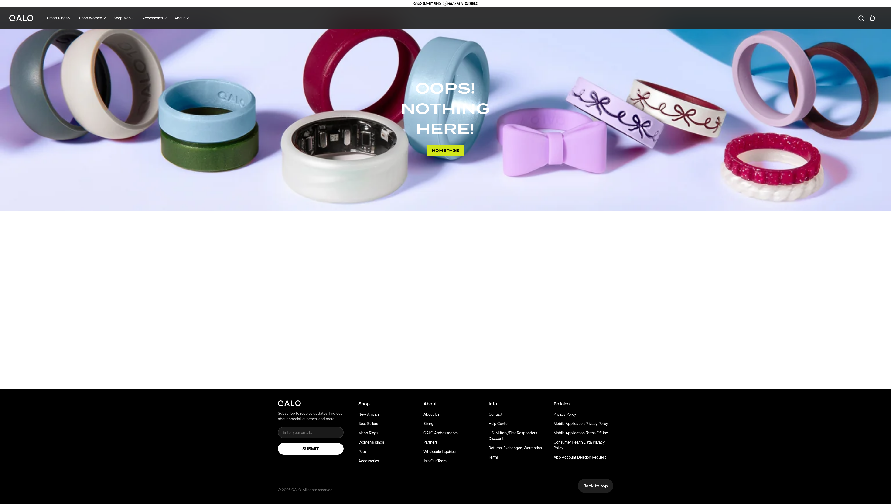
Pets (362, 451)
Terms (494, 457)
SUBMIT (310, 449)
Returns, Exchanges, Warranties (515, 448)
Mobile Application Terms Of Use (581, 433)
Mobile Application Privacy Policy (581, 423)
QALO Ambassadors (440, 433)
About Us (431, 414)
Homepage (445, 150)
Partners (430, 442)
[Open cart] (872, 18)
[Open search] (861, 18)
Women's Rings (371, 442)
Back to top (595, 486)
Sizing (428, 423)
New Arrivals (368, 414)
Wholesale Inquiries (439, 451)
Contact (495, 414)
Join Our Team (435, 461)
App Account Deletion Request (580, 457)
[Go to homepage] (21, 18)
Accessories (368, 461)
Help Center (499, 423)
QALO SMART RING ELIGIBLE (445, 3)
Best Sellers (368, 423)
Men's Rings (368, 433)
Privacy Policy (565, 414)
